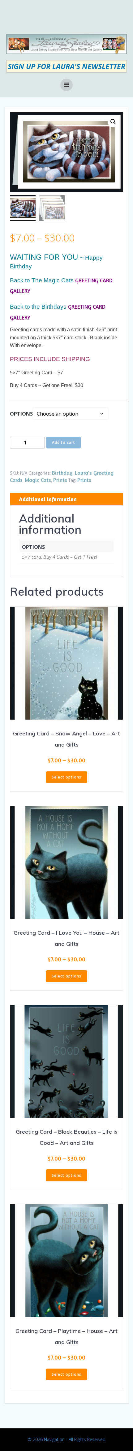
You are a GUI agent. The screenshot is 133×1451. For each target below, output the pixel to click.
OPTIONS (21, 413)
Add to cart (63, 442)
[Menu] (66, 85)
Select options (66, 777)
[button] (113, 121)
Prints (60, 479)
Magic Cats (38, 479)
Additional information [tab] (48, 499)
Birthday (62, 472)
